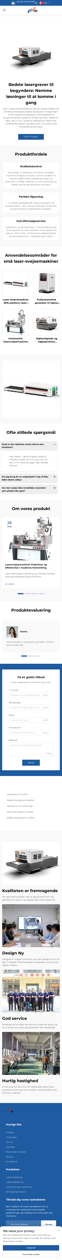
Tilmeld (48, 1224)
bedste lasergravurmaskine (20, 800)
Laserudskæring (14, 1182)
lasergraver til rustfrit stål (20, 806)
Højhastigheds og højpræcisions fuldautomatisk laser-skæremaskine (46, 340)
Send (31, 762)
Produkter (11, 1137)
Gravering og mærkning (19, 1187)
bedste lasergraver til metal (21, 817)
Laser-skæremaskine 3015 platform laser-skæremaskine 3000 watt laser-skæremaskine (15, 301)
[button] (21, 593)
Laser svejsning (14, 1177)
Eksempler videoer (16, 1151)
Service (10, 1156)
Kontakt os (11, 1161)
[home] (32, 9)
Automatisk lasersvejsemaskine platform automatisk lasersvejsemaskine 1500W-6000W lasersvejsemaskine (15, 340)
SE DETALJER (15, 283)
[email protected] (25, 1)
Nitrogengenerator (16, 1191)
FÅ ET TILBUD (31, 136)
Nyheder (10, 1147)
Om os (9, 1142)
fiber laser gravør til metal (20, 812)
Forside (10, 1132)
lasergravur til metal (17, 794)
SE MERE (9, 584)
